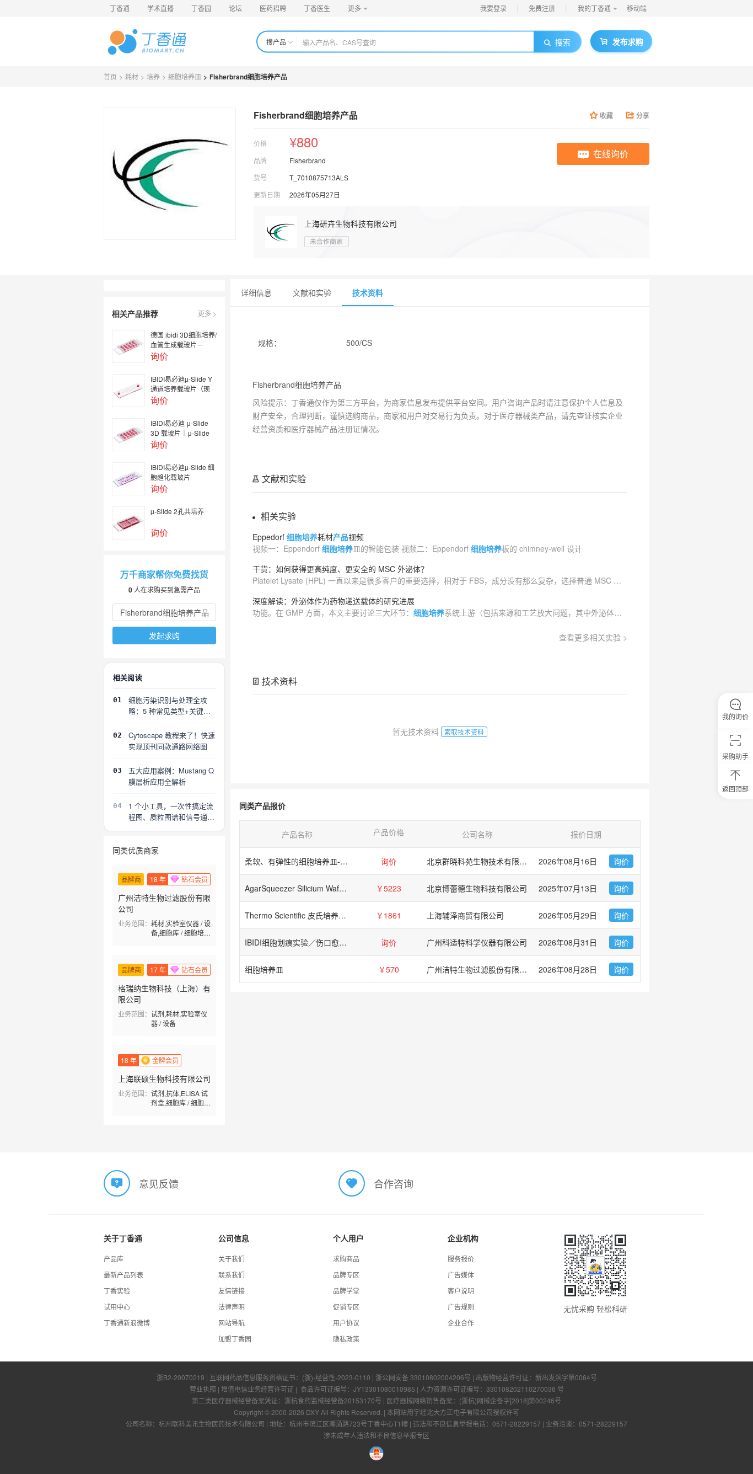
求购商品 (346, 1258)
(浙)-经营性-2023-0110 (336, 1377)
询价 (621, 861)
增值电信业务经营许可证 (257, 1388)
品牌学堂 (346, 1290)
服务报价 (461, 1258)
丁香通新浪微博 (127, 1322)
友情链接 (231, 1290)
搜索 (563, 41)
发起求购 (164, 635)
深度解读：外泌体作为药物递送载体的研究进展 (333, 600)
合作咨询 (393, 1183)
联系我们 (231, 1274)
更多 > (207, 313)
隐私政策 (346, 1338)
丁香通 (120, 8)
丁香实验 (117, 1290)
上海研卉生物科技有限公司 (350, 223)
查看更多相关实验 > (593, 637)
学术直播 (160, 8)
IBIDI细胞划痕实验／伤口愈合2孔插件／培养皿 (325, 942)
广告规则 (461, 1306)
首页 (110, 76)
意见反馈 (159, 1183)
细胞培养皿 (184, 76)
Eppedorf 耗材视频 (308, 536)
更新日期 (267, 194)
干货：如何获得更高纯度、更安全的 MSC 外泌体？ (340, 568)
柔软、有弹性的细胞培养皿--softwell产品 (314, 861)
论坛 (235, 8)
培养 (153, 76)
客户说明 (461, 1290)
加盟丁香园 (234, 1338)
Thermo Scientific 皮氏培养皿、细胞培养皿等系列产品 (338, 915)
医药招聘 (273, 8)
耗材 (131, 76)
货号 (260, 177)
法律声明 (231, 1306)
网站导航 (231, 1322)
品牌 (260, 160)
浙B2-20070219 (181, 1377)
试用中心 (117, 1306)
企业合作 (461, 1322)
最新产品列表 (123, 1274)
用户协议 (346, 1322)
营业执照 (203, 1388)
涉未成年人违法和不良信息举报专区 (376, 1435)
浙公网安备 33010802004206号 (423, 1377)
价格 (260, 143)
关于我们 (231, 1258)
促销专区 (346, 1306)
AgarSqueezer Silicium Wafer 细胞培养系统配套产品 (335, 888)
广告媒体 (461, 1274)
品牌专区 (346, 1274)
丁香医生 (317, 8)
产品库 (113, 1258)
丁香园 (201, 8)
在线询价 (610, 153)
